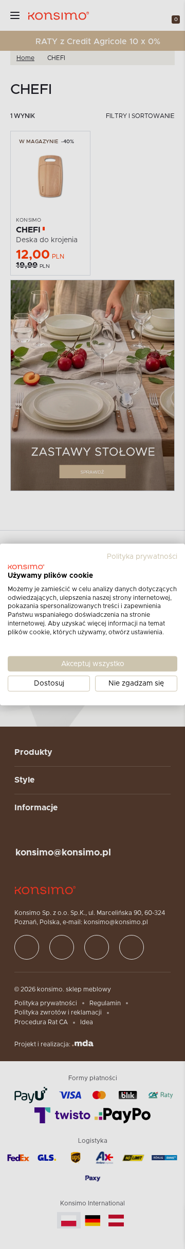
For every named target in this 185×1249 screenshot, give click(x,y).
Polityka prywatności (142, 556)
